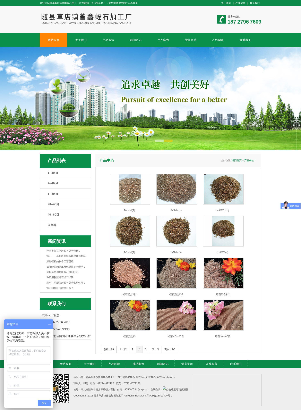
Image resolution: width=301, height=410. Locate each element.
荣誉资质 (190, 40)
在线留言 (240, 3)
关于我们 (226, 3)
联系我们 (255, 3)
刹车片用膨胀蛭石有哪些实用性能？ (66, 282)
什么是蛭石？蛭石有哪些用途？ (63, 250)
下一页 (155, 349)
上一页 (123, 349)
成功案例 (138, 364)
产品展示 (108, 40)
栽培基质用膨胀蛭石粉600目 (62, 272)
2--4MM (53, 183)
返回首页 (237, 160)
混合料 (52, 225)
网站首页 (53, 40)
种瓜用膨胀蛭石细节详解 (60, 277)
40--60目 (53, 214)
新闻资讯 (135, 40)
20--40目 (53, 204)
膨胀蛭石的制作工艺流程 (60, 261)
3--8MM (53, 193)
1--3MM (53, 172)
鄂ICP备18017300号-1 (159, 395)
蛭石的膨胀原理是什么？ (60, 288)
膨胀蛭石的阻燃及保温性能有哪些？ (66, 266)
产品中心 (249, 160)
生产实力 (163, 40)
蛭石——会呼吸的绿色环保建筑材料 (66, 256)
